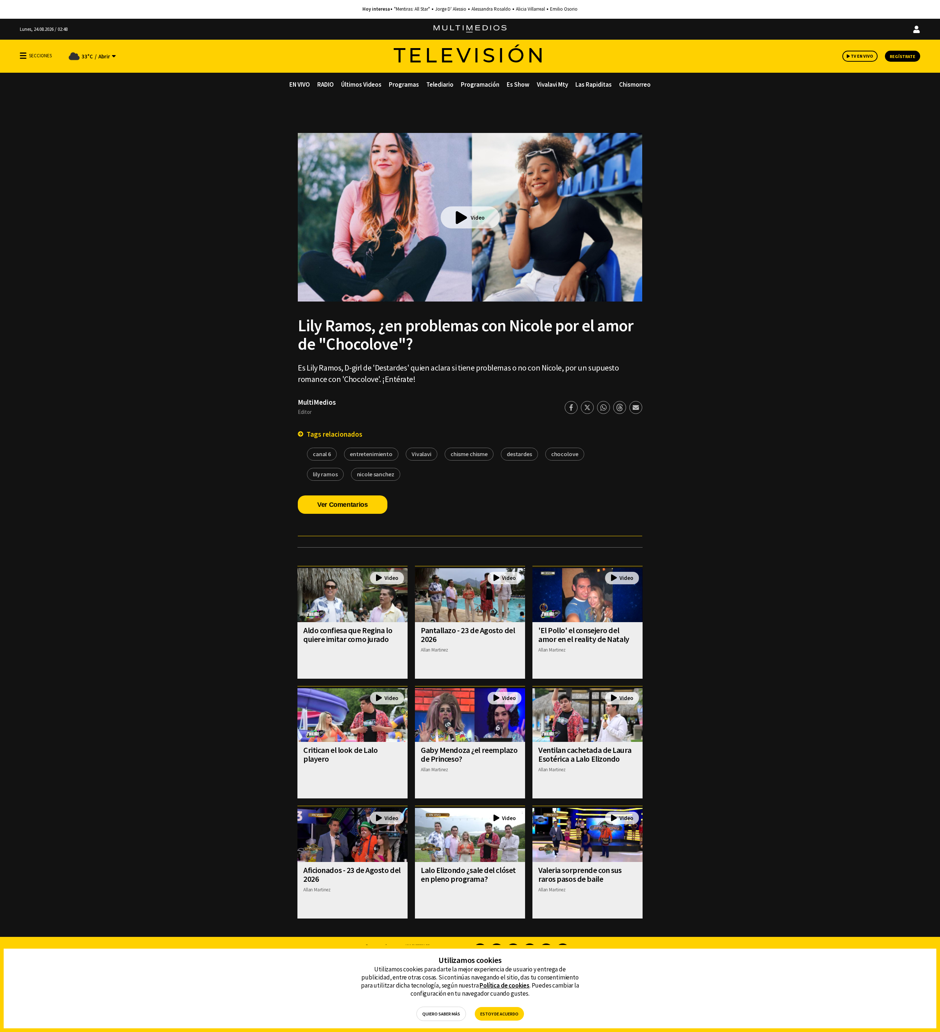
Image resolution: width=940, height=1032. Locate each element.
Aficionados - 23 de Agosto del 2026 (352, 874)
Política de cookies (504, 985)
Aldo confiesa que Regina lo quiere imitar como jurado (347, 634)
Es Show (518, 84)
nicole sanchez (375, 474)
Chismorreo (635, 84)
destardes (519, 454)
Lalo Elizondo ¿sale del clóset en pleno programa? (468, 874)
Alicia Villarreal (530, 9)
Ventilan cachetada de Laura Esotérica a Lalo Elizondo (584, 754)
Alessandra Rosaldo (491, 9)
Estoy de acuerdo (499, 1014)
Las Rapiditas (593, 84)
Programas (404, 84)
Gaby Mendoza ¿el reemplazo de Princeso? (469, 754)
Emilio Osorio (564, 9)
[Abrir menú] (23, 55)
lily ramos (325, 474)
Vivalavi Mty (552, 84)
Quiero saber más (441, 1014)
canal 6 (322, 454)
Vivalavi (421, 454)
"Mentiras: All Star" (412, 9)
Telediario (439, 84)
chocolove (564, 454)
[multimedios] (470, 29)
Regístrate (902, 56)
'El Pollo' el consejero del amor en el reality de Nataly (583, 634)
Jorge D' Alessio (450, 9)
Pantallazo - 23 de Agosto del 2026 (468, 634)
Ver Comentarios (342, 504)
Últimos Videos (361, 84)
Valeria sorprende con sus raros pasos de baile (580, 874)
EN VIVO (299, 84)
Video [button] (478, 217)
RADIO (325, 84)
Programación (480, 84)
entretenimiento (371, 454)
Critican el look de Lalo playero (340, 754)
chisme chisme (469, 454)
